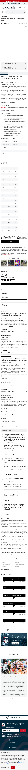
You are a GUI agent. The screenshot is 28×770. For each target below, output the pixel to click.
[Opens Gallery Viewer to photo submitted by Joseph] (24, 263)
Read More (11, 326)
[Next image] (14, 699)
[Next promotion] (24, 3)
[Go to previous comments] (5, 630)
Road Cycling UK (4, 107)
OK (13, 767)
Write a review (10, 241)
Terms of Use (21, 762)
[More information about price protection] (25, 68)
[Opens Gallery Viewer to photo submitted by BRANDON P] (17, 263)
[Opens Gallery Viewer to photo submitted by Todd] (4, 263)
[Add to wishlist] (26, 26)
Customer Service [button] (14, 747)
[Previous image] (12, 699)
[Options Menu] (26, 331)
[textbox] (14, 424)
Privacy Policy (7, 763)
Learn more (18, 426)
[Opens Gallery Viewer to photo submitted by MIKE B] (11, 263)
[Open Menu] (2, 12)
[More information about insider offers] (12, 68)
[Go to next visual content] (15, 268)
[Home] (8, 8)
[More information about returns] (25, 63)
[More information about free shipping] (12, 63)
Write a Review (14, 283)
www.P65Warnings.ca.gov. (7, 254)
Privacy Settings (5, 767)
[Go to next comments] (22, 630)
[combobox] (14, 296)
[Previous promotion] (4, 3)
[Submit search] (24, 12)
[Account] (20, 7)
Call (15, 740)
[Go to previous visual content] (12, 268)
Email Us (14, 742)
